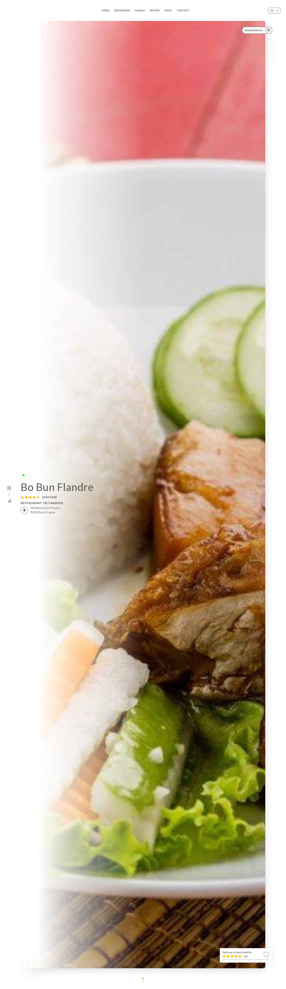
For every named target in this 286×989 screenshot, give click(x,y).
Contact (183, 10)
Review (154, 10)
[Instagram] (9, 488)
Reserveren (122, 10)
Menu (168, 10)
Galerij (140, 10)
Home (105, 10)
